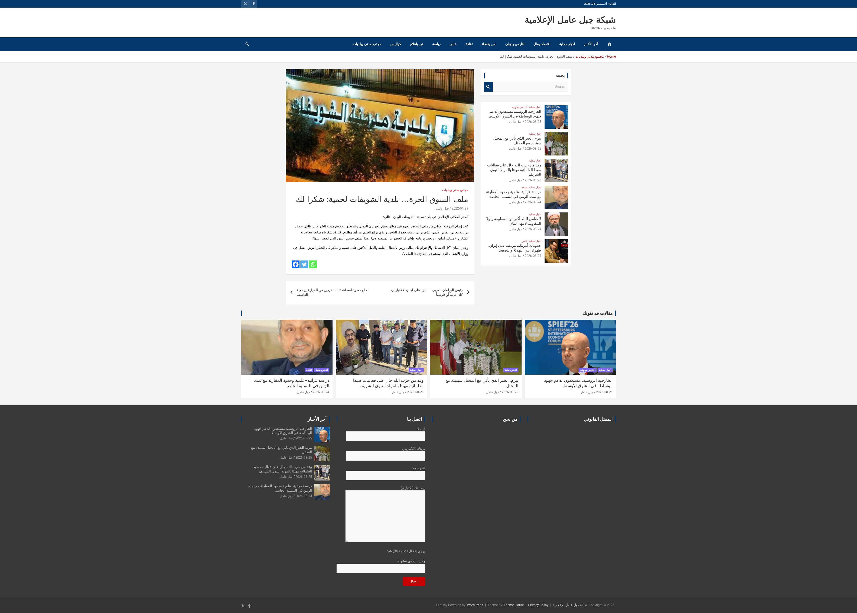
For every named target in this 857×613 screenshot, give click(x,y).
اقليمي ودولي (514, 44)
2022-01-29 (460, 208)
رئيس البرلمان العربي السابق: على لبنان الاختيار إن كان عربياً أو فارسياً (427, 292)
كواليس (395, 44)
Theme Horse (514, 605)
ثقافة (469, 44)
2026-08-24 (533, 202)
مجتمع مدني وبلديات (367, 44)
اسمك (420, 429)
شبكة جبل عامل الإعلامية (570, 20)
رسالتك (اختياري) (413, 488)
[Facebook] (296, 264)
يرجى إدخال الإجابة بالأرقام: (406, 551)
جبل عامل (442, 208)
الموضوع (419, 468)
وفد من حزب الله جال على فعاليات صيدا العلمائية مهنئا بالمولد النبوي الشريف (514, 169)
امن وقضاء (489, 44)
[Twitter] (304, 264)
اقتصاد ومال (541, 44)
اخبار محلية (567, 44)
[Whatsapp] (313, 264)
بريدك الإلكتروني (413, 449)
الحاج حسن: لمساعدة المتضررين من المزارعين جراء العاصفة (333, 292)
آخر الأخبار (591, 44)
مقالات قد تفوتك (597, 313)
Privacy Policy (538, 605)
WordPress (475, 605)
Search (488, 87)
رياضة (436, 44)
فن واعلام (416, 44)
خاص (453, 44)
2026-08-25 (533, 122)
